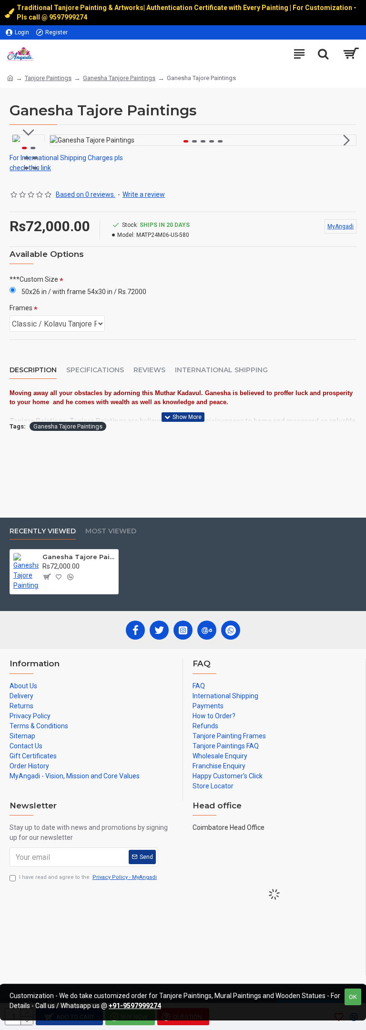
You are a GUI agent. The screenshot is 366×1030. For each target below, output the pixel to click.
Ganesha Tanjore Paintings (119, 78)
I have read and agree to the (88, 877)
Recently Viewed (43, 531)
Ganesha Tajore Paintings (67, 426)
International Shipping (221, 370)
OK (353, 996)
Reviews (149, 370)
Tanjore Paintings (48, 78)
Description (33, 370)
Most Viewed (110, 531)
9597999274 (69, 17)
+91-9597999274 (135, 1006)
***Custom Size (34, 279)
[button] (59, 140)
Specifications (95, 370)
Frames (21, 308)
